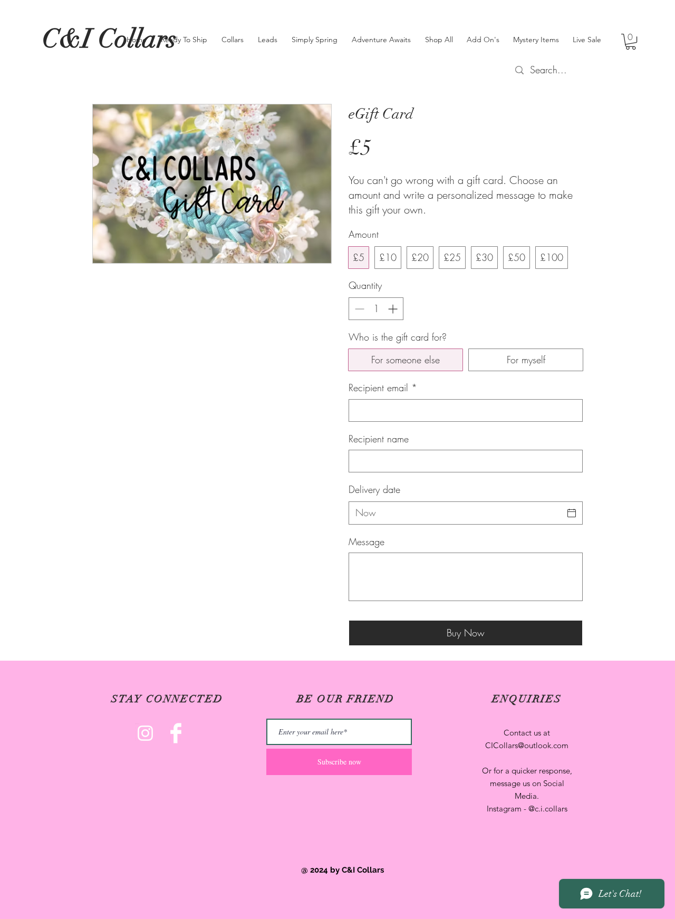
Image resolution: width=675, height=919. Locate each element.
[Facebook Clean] (176, 733)
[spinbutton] (376, 309)
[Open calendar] (571, 513)
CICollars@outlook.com (526, 745)
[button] (630, 42)
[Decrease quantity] (358, 309)
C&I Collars (109, 39)
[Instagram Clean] (145, 733)
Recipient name (379, 438)
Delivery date (374, 489)
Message (366, 541)
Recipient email (383, 387)
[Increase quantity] (393, 309)
